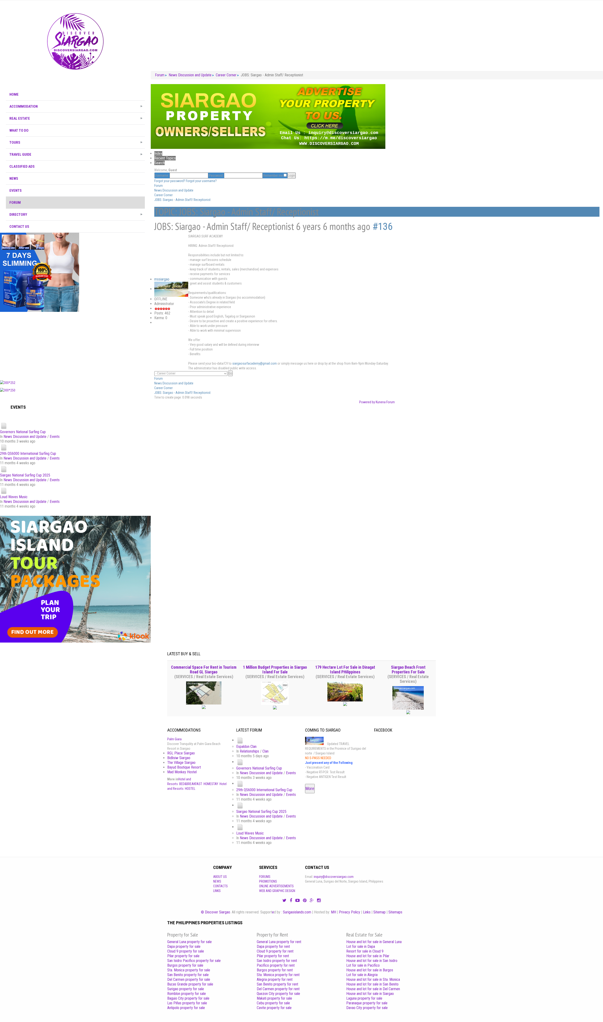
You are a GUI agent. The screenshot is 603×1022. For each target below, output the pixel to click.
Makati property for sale (274, 998)
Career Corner (163, 195)
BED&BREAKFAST (190, 784)
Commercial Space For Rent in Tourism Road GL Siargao (203, 669)
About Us (220, 877)
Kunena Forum (385, 402)
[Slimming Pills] (39, 272)
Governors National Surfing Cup (23, 432)
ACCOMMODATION (23, 106)
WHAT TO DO (19, 130)
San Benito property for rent (277, 984)
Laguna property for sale (364, 998)
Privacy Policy (349, 912)
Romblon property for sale (186, 993)
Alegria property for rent (275, 979)
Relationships (249, 751)
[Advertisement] (75, 345)
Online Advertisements (276, 886)
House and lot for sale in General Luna (374, 942)
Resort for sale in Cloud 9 (364, 951)
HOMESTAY (211, 784)
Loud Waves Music (14, 497)
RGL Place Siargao (181, 753)
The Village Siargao (181, 762)
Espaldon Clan (246, 746)
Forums (264, 877)
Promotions (268, 881)
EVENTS (15, 190)
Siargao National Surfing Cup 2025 (25, 475)
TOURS (14, 142)
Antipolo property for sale (186, 1008)
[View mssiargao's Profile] (171, 289)
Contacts (220, 886)
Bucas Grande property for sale (190, 984)
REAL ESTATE (19, 118)
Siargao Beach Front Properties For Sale (408, 669)
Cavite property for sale (274, 1008)
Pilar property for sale (183, 956)
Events (55, 436)
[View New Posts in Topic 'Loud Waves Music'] (4, 490)
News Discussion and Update (25, 436)
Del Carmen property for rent (278, 989)
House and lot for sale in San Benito (372, 984)
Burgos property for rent (275, 970)
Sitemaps (395, 912)
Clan (265, 751)
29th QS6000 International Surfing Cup (28, 453)
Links (217, 891)
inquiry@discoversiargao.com (334, 877)
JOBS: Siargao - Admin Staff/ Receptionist (182, 200)
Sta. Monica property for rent (278, 975)
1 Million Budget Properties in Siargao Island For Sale (275, 669)
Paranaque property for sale (366, 1003)
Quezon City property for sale (278, 993)
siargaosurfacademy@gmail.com (254, 363)
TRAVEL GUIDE (20, 154)
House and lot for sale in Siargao (370, 993)
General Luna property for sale (189, 942)
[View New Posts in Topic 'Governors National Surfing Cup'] (4, 425)
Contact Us (19, 226)
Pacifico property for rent (276, 965)
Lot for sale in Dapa (360, 946)
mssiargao (161, 279)
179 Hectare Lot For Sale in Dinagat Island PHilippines (345, 669)
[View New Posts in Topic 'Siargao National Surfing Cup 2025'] (4, 469)
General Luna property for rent (279, 942)
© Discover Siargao (215, 912)
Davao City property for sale (367, 1008)
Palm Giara (174, 739)
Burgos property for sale (185, 965)
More (310, 788)
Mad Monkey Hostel (182, 772)
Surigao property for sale (185, 989)
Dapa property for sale (183, 946)
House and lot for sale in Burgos (369, 970)
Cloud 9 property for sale (185, 951)
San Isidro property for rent (277, 960)
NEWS (13, 178)
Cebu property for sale (273, 1003)
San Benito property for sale (188, 975)
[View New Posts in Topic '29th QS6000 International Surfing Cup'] (4, 447)
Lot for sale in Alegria (362, 975)
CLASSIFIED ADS (22, 166)
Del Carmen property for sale (188, 979)
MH (333, 912)
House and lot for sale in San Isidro (371, 960)
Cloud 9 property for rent (275, 951)
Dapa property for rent (273, 946)
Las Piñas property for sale (187, 1003)
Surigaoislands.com (297, 912)
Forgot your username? (201, 181)
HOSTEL (190, 788)
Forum (15, 202)
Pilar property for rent (273, 956)
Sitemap (379, 912)
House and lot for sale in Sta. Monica (373, 979)
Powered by (367, 402)
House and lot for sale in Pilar (367, 956)
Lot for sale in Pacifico (363, 965)
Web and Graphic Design (277, 891)
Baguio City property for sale (188, 998)
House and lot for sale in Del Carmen (373, 989)
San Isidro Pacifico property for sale (194, 960)
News (217, 881)
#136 (382, 226)
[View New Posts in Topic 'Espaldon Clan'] (240, 740)
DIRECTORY (18, 214)
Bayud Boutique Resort (184, 767)
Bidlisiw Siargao (178, 758)
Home (14, 94)
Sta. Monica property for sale (188, 970)
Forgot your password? (169, 181)
